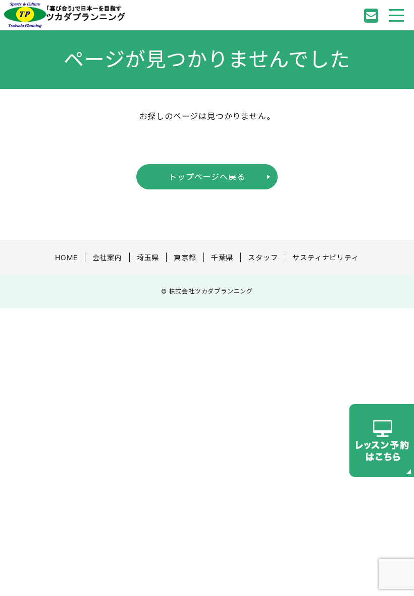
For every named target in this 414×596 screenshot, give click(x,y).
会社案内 (107, 257)
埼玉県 (148, 257)
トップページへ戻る (207, 177)
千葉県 (222, 257)
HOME (66, 257)
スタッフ (263, 257)
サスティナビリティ (325, 257)
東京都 (185, 257)
